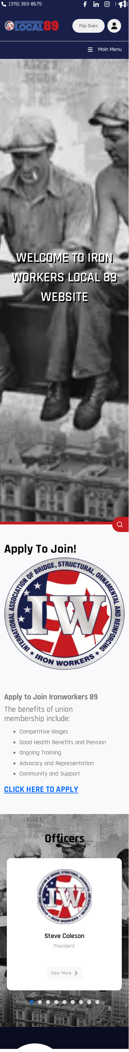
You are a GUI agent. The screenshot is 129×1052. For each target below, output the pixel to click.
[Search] (120, 524)
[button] (114, 26)
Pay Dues (88, 26)
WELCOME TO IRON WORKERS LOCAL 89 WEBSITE (64, 277)
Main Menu (110, 49)
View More (61, 973)
